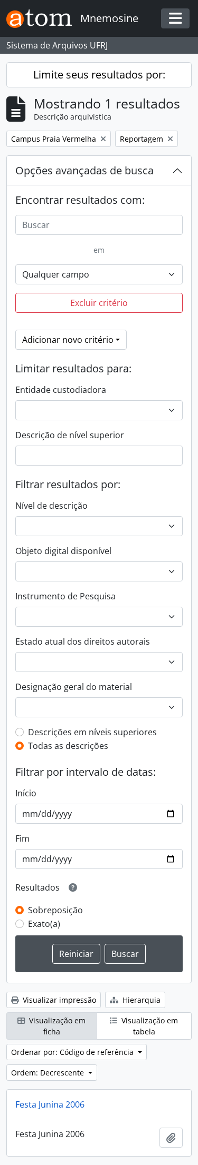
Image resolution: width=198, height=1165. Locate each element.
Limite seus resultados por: (99, 74)
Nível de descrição (51, 505)
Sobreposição (55, 910)
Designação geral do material (73, 687)
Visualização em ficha (56, 1025)
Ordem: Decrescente (48, 1073)
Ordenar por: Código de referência (73, 1052)
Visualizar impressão (58, 1000)
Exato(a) (44, 924)
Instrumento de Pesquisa (65, 596)
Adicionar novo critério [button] (68, 339)
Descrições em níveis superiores (92, 732)
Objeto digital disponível (63, 551)
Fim (22, 838)
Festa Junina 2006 (49, 1104)
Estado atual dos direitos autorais (82, 641)
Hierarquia (140, 1000)
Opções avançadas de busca (84, 170)
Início (25, 793)
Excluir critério (99, 303)
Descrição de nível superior (69, 435)
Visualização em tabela (148, 1025)
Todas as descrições (68, 746)
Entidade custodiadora (60, 390)
